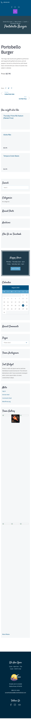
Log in (4, 391)
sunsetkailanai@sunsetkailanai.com (15, 692)
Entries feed (5, 394)
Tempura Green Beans (11, 156)
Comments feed (7, 398)
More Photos (6, 634)
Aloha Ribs (7, 135)
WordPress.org (6, 401)
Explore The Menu (15, 268)
